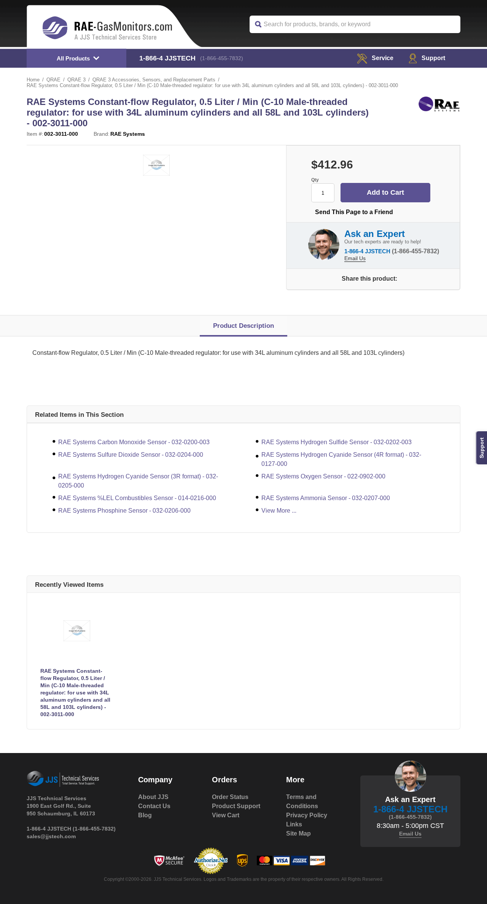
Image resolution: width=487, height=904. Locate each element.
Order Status (230, 797)
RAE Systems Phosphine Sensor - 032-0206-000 (124, 510)
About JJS (153, 797)
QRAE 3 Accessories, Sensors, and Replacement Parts (153, 80)
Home (33, 80)
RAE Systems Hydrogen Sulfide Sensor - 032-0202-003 (336, 442)
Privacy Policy (306, 815)
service (382, 58)
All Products (73, 58)
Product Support (236, 806)
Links (294, 824)
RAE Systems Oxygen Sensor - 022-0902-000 (323, 476)
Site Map (298, 833)
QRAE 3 (76, 80)
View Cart (225, 815)
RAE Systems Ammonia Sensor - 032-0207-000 (325, 498)
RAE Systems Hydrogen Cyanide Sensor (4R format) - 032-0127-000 (341, 459)
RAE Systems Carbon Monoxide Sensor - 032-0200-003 (134, 442)
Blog (145, 815)
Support (433, 58)
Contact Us (154, 806)
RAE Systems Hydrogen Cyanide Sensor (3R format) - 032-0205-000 (138, 481)
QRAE (53, 80)
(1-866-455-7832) (221, 58)
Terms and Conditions (302, 801)
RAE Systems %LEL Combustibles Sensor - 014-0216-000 (137, 498)
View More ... (278, 510)
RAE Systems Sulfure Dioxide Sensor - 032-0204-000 (130, 454)
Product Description (243, 325)
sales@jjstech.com (51, 836)
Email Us (355, 258)
